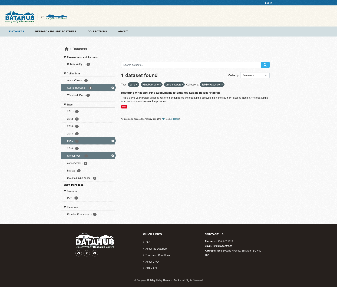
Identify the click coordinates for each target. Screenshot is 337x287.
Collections (97, 31)
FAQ (148, 242)
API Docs (174, 118)
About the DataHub (156, 248)
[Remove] (136, 84)
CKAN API (151, 268)
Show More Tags (74, 184)
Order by (233, 75)
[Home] (67, 48)
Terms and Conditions (158, 255)
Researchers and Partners (55, 31)
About (123, 31)
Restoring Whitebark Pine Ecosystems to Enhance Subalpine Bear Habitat (170, 93)
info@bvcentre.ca (222, 246)
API (163, 118)
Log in (268, 2)
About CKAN (152, 261)
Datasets (16, 31)
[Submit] (265, 65)
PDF (124, 106)
